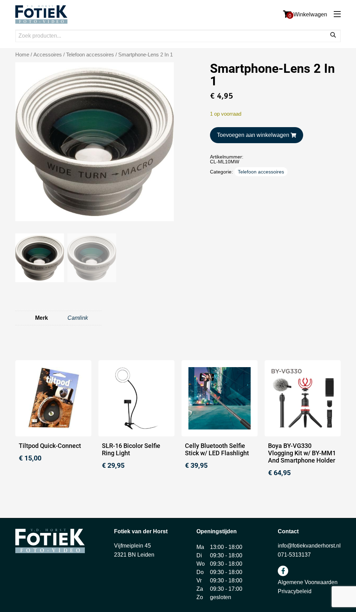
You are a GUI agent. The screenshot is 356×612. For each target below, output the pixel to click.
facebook (283, 571)
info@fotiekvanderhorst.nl (309, 546)
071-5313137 (294, 555)
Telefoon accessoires (90, 54)
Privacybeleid (295, 591)
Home (22, 54)
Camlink (77, 318)
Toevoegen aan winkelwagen (253, 135)
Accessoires (47, 54)
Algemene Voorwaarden (308, 582)
